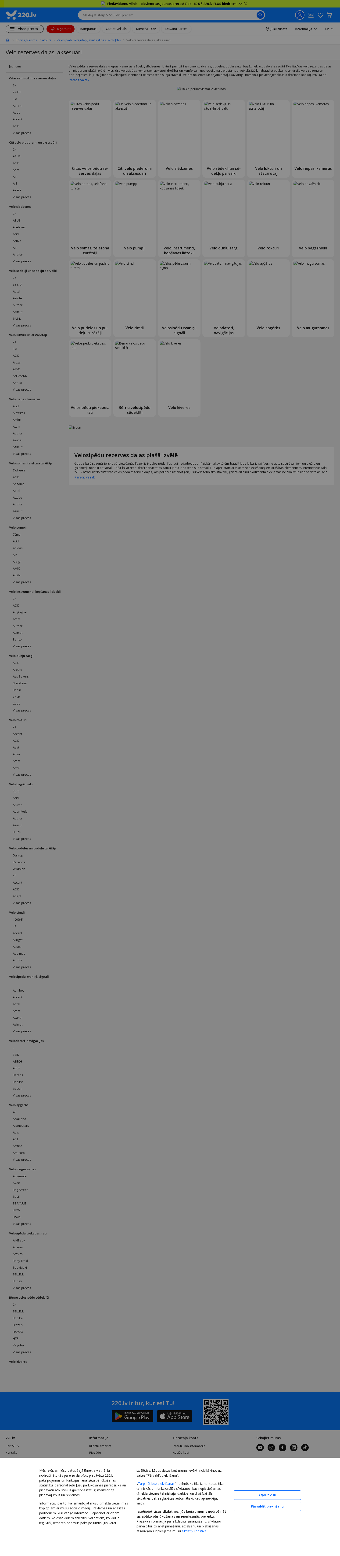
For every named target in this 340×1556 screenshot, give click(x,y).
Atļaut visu (267, 1495)
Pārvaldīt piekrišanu (267, 1506)
